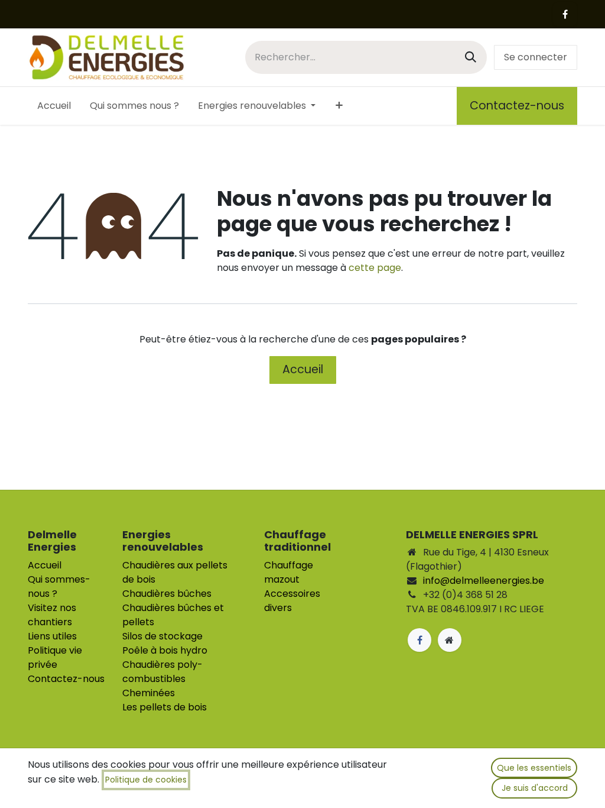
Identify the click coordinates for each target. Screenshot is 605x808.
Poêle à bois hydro (164, 650)
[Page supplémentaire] (449, 640)
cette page (375, 267)
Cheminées (148, 693)
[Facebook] (565, 14)
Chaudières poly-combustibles (162, 672)
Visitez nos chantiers (52, 615)
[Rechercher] (470, 57)
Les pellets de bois (164, 707)
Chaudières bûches (167, 593)
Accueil (302, 369)
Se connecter (535, 57)
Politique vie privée (55, 657)
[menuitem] (54, 105)
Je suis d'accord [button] (535, 788)
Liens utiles (52, 636)
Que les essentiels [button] (534, 768)
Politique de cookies (146, 780)
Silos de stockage (162, 636)
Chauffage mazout (288, 572)
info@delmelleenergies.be (483, 580)
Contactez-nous (517, 106)
